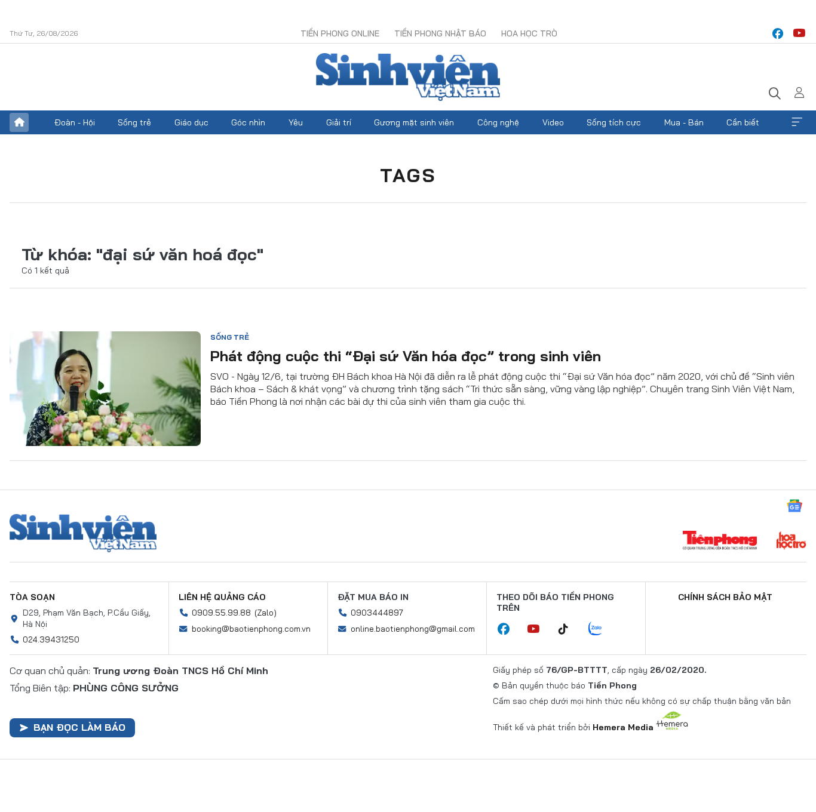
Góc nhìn (248, 122)
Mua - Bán (684, 122)
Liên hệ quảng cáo (222, 597)
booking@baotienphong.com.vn (251, 628)
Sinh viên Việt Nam (83, 533)
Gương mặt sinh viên (414, 122)
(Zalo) (265, 612)
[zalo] (601, 629)
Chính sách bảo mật (725, 597)
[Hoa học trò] (791, 541)
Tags (408, 175)
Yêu (296, 122)
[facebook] (778, 33)
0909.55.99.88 (221, 612)
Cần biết (742, 122)
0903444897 (377, 612)
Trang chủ (19, 122)
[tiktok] (569, 629)
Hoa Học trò (529, 33)
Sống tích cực (614, 122)
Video (553, 122)
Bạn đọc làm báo (79, 727)
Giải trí (338, 122)
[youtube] (799, 33)
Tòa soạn (32, 597)
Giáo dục (191, 122)
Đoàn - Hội (74, 122)
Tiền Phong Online (339, 33)
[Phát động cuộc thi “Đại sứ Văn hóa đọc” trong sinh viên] (105, 388)
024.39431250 (51, 639)
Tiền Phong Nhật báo (440, 33)
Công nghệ (498, 122)
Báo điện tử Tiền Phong (408, 77)
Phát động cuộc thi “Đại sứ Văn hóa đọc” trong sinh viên (405, 356)
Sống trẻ (134, 122)
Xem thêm (796, 122)
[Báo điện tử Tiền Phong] (720, 541)
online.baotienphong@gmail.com (413, 628)
